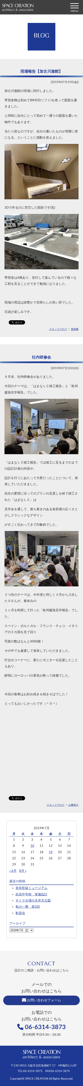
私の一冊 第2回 (28, 906)
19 (51, 852)
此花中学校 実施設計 (31, 894)
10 (32, 845)
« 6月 (13, 870)
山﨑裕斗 (73, 805)
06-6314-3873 (44, 1027)
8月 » (22, 870)
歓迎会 (20, 913)
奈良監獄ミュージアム (31, 888)
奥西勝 (75, 329)
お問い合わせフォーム (43, 1000)
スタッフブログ (58, 329)
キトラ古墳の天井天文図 (33, 900)
